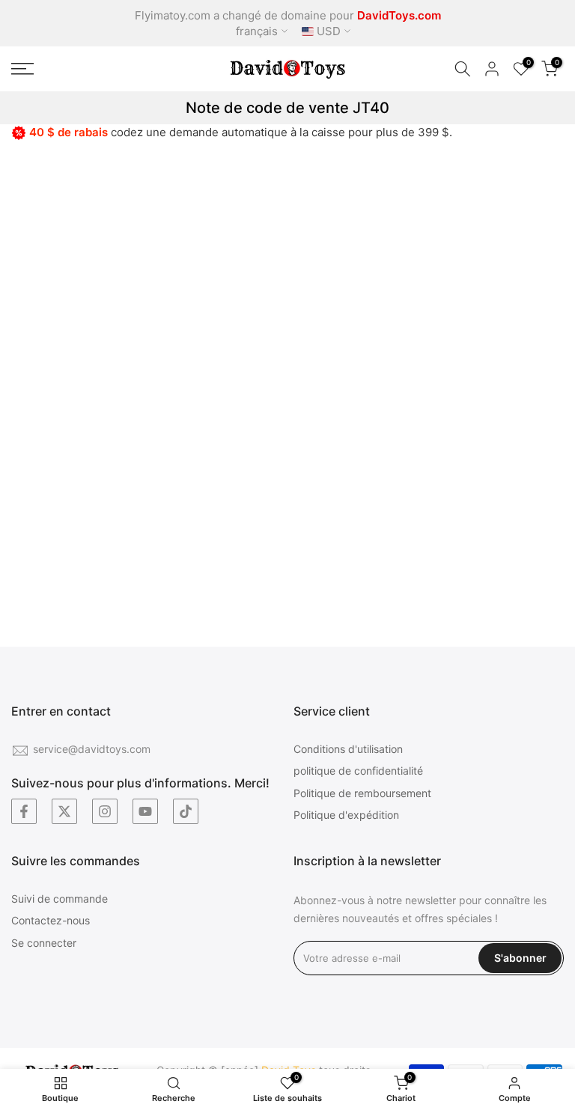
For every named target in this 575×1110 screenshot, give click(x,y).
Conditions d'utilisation (348, 748)
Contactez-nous (50, 920)
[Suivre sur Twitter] (64, 811)
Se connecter (43, 942)
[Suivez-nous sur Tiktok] (185, 811)
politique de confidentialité (358, 770)
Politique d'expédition (346, 814)
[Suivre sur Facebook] (24, 811)
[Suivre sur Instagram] (105, 811)
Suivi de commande (59, 898)
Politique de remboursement (362, 793)
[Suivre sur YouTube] (145, 811)
